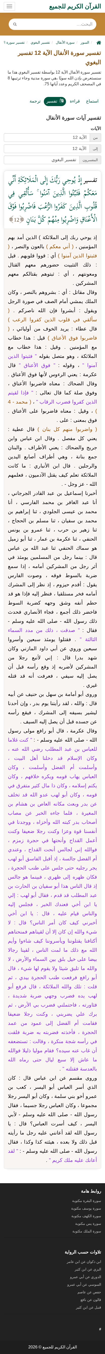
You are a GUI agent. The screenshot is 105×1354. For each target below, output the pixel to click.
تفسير (51, 101)
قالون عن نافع (91, 1299)
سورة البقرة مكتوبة (86, 1200)
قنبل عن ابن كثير (88, 1307)
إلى (95, 149)
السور (85, 42)
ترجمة (35, 101)
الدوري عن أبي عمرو (85, 1277)
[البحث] (14, 24)
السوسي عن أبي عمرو (84, 1284)
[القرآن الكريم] (98, 42)
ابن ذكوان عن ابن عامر (84, 1261)
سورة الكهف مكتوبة (86, 1216)
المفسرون (90, 160)
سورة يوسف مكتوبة (86, 1208)
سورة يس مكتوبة (88, 1223)
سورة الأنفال (65, 42)
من (95, 138)
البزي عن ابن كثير (88, 1269)
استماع (92, 101)
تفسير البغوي (40, 42)
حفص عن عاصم (89, 1292)
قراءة (75, 101)
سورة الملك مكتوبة (86, 1231)
